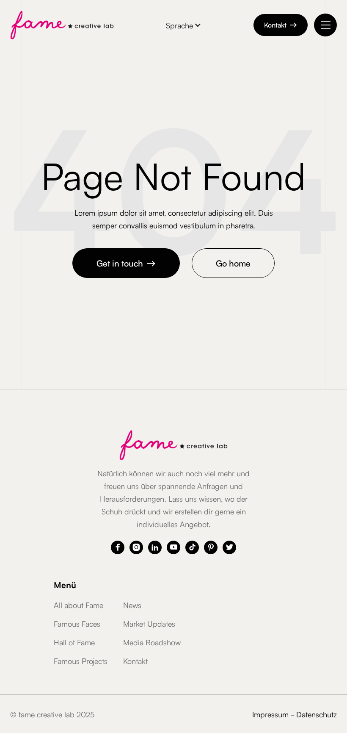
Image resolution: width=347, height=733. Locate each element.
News (132, 604)
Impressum (270, 713)
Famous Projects (80, 660)
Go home (233, 263)
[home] (62, 25)
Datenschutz (316, 713)
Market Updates (149, 623)
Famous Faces (77, 623)
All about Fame (78, 604)
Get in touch (126, 263)
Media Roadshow (152, 642)
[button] (183, 25)
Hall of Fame (74, 642)
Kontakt (280, 24)
